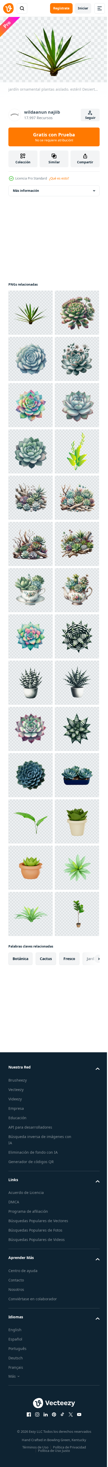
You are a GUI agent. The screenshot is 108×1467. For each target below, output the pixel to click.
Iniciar (83, 8)
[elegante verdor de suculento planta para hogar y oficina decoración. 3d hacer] (30, 1374)
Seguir (90, 117)
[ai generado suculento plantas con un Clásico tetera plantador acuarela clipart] (30, 865)
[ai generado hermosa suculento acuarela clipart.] (30, 356)
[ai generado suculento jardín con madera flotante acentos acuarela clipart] (30, 680)
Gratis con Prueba (54, 136)
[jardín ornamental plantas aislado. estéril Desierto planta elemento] (30, 310)
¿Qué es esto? (59, 178)
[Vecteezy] (8, 8)
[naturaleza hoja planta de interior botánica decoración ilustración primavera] (30, 634)
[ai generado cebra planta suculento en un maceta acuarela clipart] (30, 1004)
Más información (26, 188)
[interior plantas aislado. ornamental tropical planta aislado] (30, 1328)
